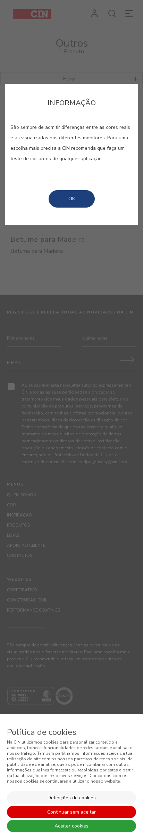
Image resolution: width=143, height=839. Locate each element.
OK (71, 198)
